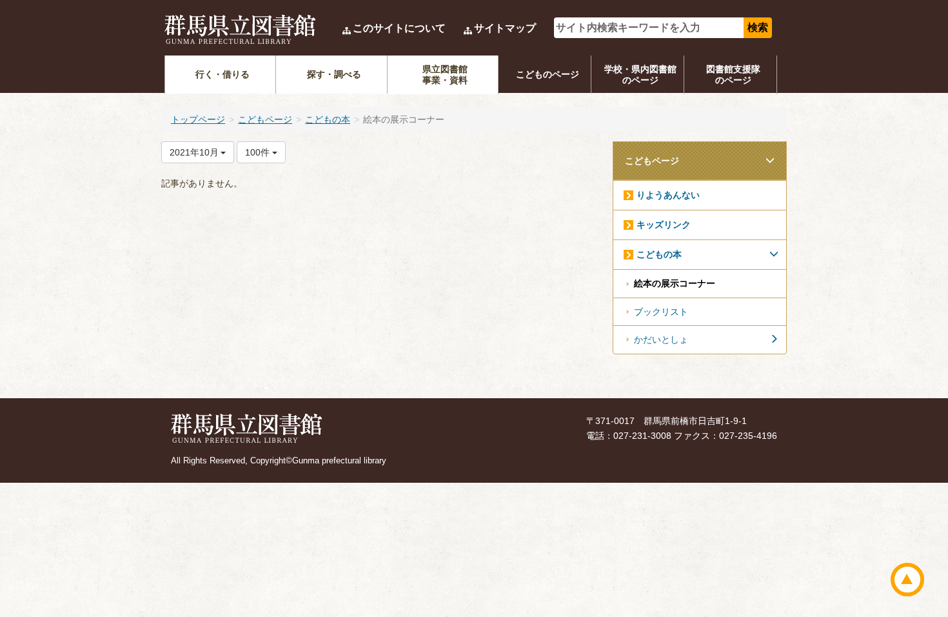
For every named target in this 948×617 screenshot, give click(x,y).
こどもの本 (327, 119)
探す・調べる (334, 74)
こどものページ (547, 74)
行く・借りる (222, 74)
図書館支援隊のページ (733, 74)
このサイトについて (399, 28)
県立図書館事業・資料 (445, 74)
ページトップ (907, 579)
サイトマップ (505, 28)
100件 (258, 152)
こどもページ (265, 119)
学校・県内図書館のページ (640, 74)
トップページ (198, 119)
